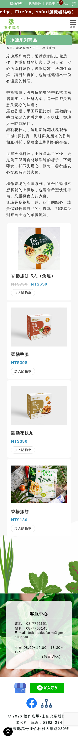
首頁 (9, 48)
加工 (35, 48)
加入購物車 (23, 292)
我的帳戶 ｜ (36, 3)
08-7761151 (36, 624)
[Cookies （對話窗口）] (8, 731)
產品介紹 (22, 48)
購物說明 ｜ (19, 3)
